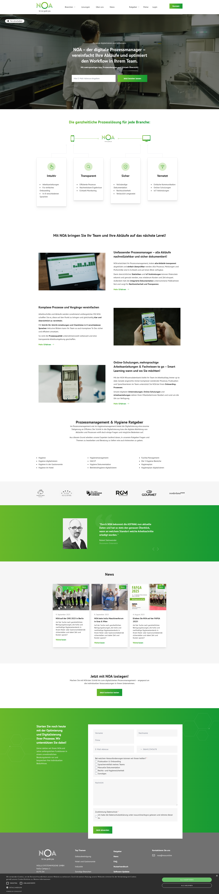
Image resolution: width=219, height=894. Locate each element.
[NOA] (44, 7)
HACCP (93, 461)
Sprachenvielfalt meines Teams (111, 764)
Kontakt (175, 6)
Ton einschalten (16, 21)
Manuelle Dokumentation (109, 767)
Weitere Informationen (41, 879)
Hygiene (42, 457)
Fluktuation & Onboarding (109, 761)
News (112, 7)
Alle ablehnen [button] (187, 885)
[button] (153, 549)
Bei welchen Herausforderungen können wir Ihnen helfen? (121, 758)
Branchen (69, 7)
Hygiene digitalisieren (48, 461)
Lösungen (85, 7)
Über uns (100, 7)
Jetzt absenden (102, 830)
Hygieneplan (146, 464)
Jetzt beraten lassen (132, 78)
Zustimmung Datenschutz (107, 812)
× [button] (217, 876)
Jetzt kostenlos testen (109, 692)
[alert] (109, 884)
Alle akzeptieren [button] (186, 880)
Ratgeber (133, 7)
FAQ (115, 861)
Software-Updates (121, 871)
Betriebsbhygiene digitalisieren (103, 467)
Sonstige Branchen (83, 871)
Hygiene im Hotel (46, 467)
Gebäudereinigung (83, 856)
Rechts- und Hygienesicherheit (111, 770)
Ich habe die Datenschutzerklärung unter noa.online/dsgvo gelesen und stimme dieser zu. (135, 816)
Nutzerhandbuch (121, 866)
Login (154, 7)
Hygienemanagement (99, 457)
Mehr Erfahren (120, 289)
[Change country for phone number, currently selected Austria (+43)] (139, 749)
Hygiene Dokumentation (100, 464)
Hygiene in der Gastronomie (51, 464)
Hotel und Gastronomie (85, 861)
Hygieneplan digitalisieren (152, 467)
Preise (145, 7)
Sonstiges (102, 773)
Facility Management (150, 457)
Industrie (79, 866)
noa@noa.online (164, 855)
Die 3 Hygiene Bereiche (151, 461)
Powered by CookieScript (14, 891)
